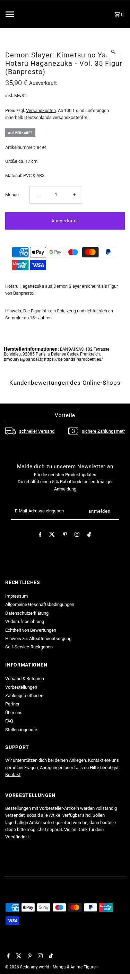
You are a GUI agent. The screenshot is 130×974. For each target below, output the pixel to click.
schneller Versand (36, 431)
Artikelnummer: (20, 147)
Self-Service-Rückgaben (29, 646)
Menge (12, 194)
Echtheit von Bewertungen (30, 630)
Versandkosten (41, 110)
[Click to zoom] (113, 51)
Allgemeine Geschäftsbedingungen (39, 604)
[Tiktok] (89, 535)
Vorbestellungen (21, 687)
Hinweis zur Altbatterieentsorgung (38, 638)
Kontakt (12, 774)
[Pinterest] (65, 535)
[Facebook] (40, 535)
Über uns (14, 712)
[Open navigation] (22, 14)
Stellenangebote (21, 729)
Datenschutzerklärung (27, 613)
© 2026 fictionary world (27, 967)
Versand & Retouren (24, 678)
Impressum (16, 596)
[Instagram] (77, 535)
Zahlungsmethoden (24, 695)
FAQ (9, 721)
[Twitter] (52, 535)
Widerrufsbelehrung (24, 621)
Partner (12, 703)
